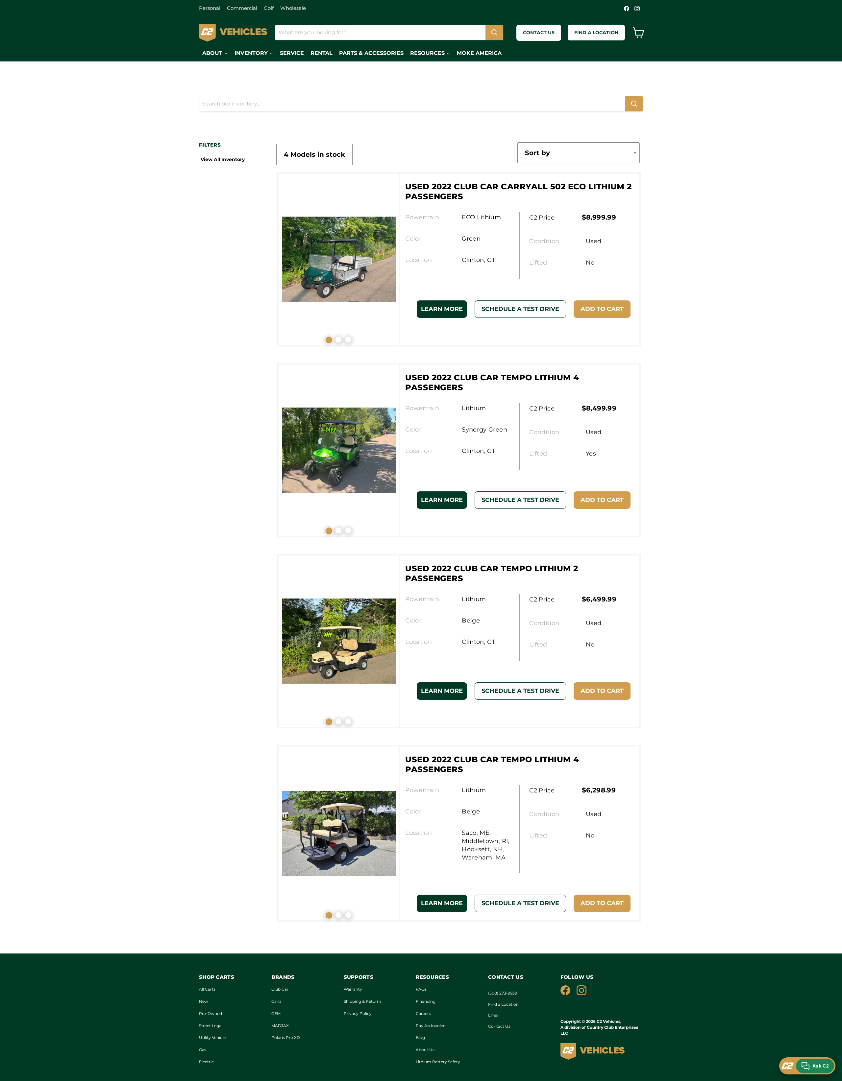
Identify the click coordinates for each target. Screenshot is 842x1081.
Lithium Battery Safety (438, 1061)
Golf (269, 8)
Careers (423, 1013)
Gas (202, 1049)
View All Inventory (223, 159)
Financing (425, 1001)
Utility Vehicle (212, 1037)
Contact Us (499, 1026)
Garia (276, 1001)
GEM (276, 1013)
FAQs (421, 989)
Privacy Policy (358, 1013)
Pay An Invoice (430, 1025)
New (203, 1001)
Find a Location (503, 1004)
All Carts (207, 989)
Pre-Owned (210, 1013)
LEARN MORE (442, 309)
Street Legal (210, 1025)
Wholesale (293, 8)
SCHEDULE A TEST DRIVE (520, 309)
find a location (596, 32)
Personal (209, 8)
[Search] (494, 32)
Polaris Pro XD (285, 1037)
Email (493, 1015)
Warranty (353, 989)
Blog (420, 1037)
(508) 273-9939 (502, 993)
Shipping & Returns (363, 1001)
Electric (206, 1061)
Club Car (279, 989)
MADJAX (280, 1025)
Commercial (242, 8)
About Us (425, 1049)
